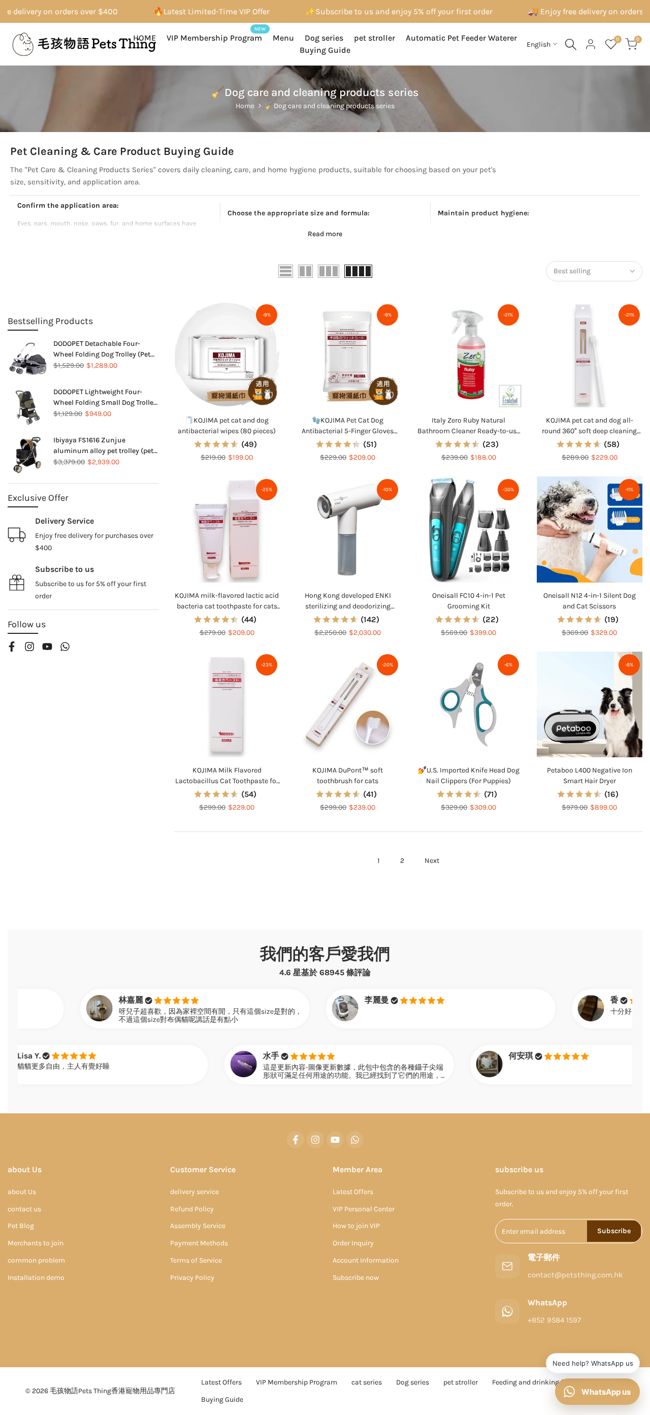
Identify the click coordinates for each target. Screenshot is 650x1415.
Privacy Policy (280, 804)
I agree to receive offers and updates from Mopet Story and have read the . (281, 799)
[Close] (404, 568)
